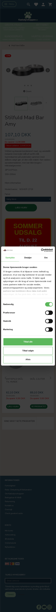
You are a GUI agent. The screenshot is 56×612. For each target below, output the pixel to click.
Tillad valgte (28, 350)
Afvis (28, 359)
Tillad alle (28, 342)
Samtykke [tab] (10, 257)
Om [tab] (46, 257)
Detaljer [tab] (28, 257)
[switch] (49, 313)
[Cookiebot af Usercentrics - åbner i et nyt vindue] (41, 250)
